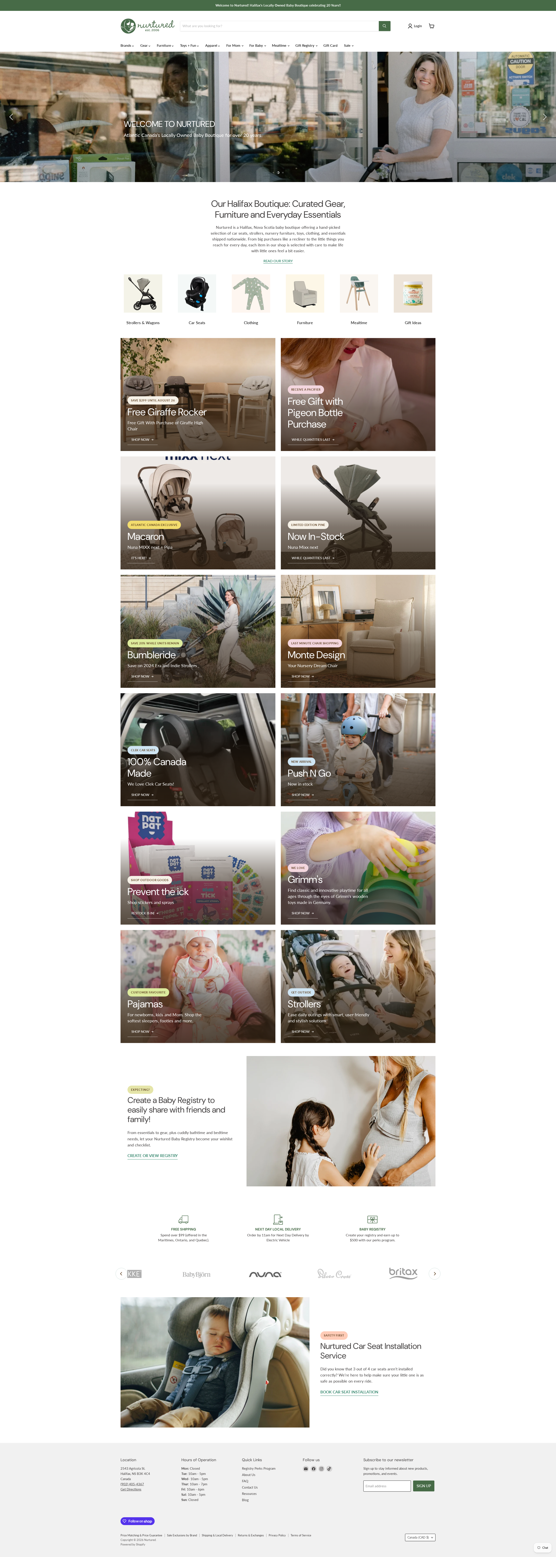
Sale (347, 45)
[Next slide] (544, 117)
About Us (248, 1475)
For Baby (256, 45)
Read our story (278, 261)
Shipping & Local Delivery (217, 1535)
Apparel (211, 45)
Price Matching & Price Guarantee (141, 1535)
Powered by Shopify (133, 1544)
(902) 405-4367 (132, 1484)
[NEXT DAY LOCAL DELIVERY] (278, 1228)
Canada (418, 1537)
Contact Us (250, 1487)
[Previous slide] (12, 117)
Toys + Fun (188, 45)
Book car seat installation (349, 1392)
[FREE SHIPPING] (183, 1228)
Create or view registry (152, 1155)
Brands (126, 45)
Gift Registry (305, 45)
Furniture (164, 45)
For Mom (233, 45)
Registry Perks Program (258, 1468)
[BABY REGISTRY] (372, 1228)
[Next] (434, 1274)
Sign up (424, 1486)
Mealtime (279, 45)
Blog (245, 1500)
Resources (249, 1494)
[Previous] (121, 1274)
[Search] (385, 26)
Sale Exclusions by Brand (182, 1535)
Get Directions (131, 1489)
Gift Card (330, 45)
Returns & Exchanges (251, 1535)
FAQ (245, 1481)
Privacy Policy (277, 1535)
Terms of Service (301, 1535)
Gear (144, 45)
